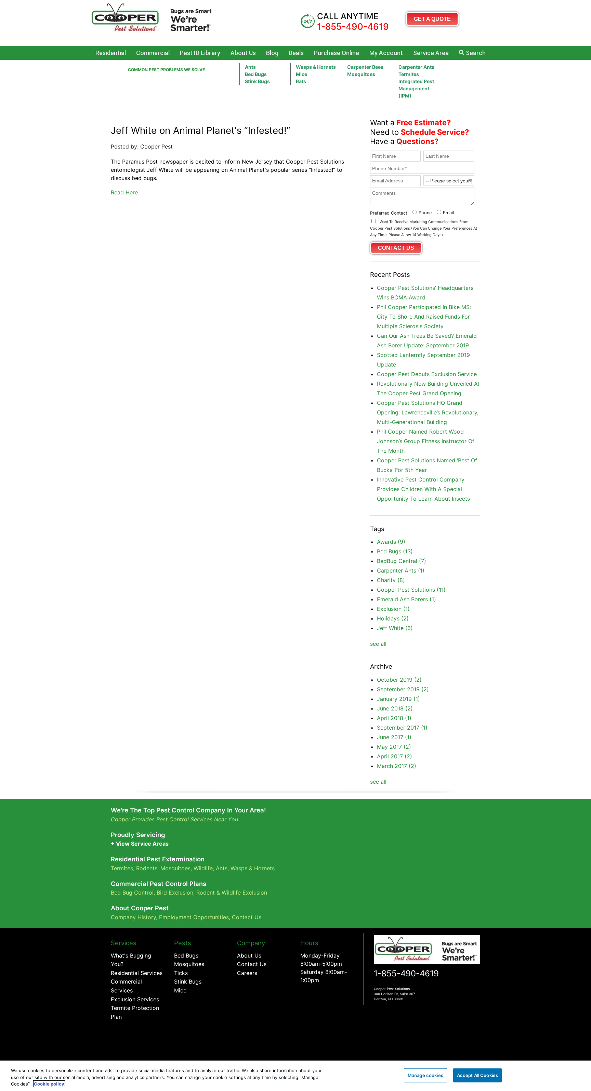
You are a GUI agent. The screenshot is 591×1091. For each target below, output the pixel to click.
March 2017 (396, 765)
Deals (296, 52)
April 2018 (394, 718)
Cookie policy (49, 1084)
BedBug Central (401, 560)
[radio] (421, 212)
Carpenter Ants (416, 67)
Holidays (393, 618)
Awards (391, 541)
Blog (272, 52)
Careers (247, 973)
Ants (250, 67)
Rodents (146, 868)
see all (378, 643)
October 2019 (399, 679)
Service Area (431, 52)
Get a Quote (432, 19)
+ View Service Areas (140, 843)
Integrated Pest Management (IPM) (416, 88)
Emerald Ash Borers (406, 599)
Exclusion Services (135, 999)
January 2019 (398, 698)
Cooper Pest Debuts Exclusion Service (427, 374)
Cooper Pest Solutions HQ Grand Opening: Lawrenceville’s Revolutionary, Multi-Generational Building (427, 412)
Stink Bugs (187, 981)
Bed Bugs (256, 74)
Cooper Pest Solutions (411, 589)
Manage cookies (425, 1075)
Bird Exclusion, (176, 892)
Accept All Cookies (477, 1075)
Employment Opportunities (194, 917)
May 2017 (394, 746)
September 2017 (402, 727)
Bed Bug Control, (133, 892)
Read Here (124, 192)
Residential (110, 52)
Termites (408, 74)
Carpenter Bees (365, 67)
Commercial (153, 52)
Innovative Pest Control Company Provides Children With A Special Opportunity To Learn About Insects (423, 489)
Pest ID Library (200, 52)
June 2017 (394, 737)
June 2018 (395, 708)
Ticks (181, 973)
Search (476, 52)
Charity (391, 580)
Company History (133, 917)
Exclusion (393, 608)
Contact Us (246, 917)
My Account (386, 52)
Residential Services (136, 973)
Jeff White (395, 628)
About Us (243, 52)
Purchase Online (336, 52)
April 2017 (394, 756)
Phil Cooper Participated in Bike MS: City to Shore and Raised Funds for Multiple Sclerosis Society (424, 317)
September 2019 (403, 689)
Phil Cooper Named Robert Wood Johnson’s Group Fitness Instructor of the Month (425, 441)
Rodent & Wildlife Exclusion (231, 892)
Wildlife (203, 868)
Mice (301, 74)
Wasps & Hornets (316, 67)
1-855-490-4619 (406, 973)
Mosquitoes (361, 74)
